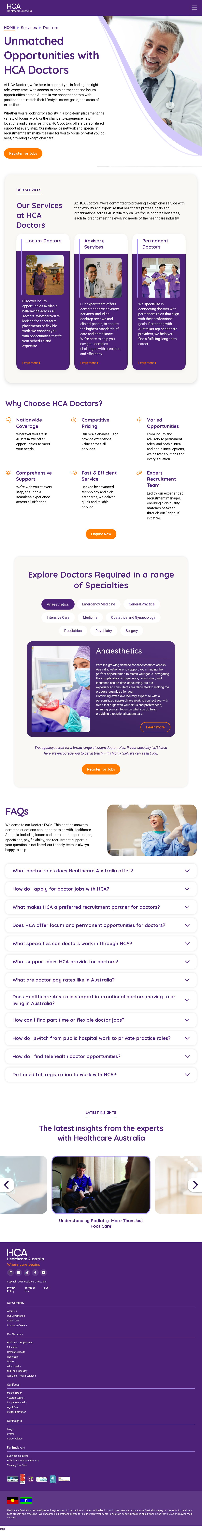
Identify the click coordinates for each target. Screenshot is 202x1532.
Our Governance (16, 1315)
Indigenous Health (17, 1402)
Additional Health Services (21, 1375)
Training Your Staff (17, 1465)
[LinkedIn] (10, 1272)
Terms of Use (30, 1289)
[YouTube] (43, 1272)
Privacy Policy (11, 1289)
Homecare (13, 1356)
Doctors (11, 1361)
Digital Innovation (16, 1412)
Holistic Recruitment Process (23, 1460)
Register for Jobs (23, 153)
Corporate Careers (17, 1325)
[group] (101, 1195)
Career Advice (14, 1438)
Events (11, 1434)
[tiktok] (27, 1272)
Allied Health (14, 1366)
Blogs (10, 1429)
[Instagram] (18, 1272)
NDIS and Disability (17, 1371)
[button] (24, 1185)
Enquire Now (101, 534)
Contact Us (13, 1320)
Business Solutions (17, 1455)
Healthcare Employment (20, 1342)
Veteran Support (15, 1397)
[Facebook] (35, 1272)
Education (12, 1347)
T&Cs (45, 1287)
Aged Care (13, 1407)
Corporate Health (16, 1352)
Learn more (30, 363)
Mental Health (14, 1393)
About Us (12, 1311)
